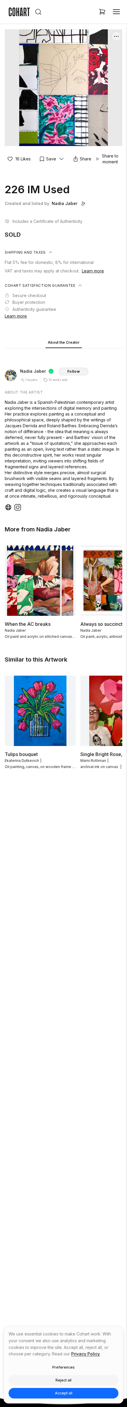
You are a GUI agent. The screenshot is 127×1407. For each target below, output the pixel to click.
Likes (23, 158)
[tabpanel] (63, 431)
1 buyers (31, 380)
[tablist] (63, 343)
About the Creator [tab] (63, 342)
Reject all (63, 1380)
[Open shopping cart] (102, 12)
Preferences (63, 1367)
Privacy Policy (85, 1353)
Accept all (63, 1393)
